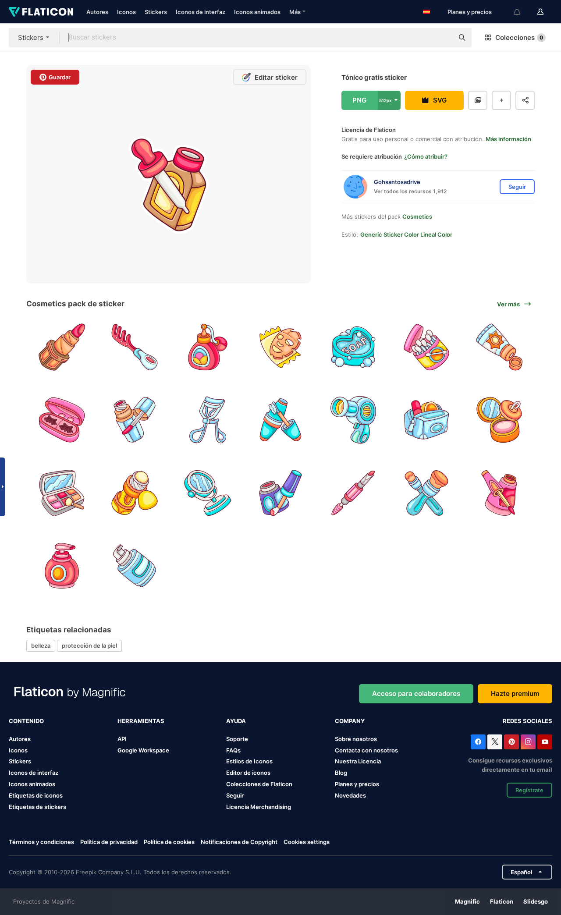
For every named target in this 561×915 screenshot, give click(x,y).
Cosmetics (417, 216)
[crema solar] (499, 347)
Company (350, 720)
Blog (341, 772)
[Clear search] (442, 37)
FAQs (233, 750)
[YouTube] (544, 741)
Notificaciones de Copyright (239, 841)
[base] (61, 493)
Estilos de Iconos (249, 761)
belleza (40, 645)
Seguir (235, 795)
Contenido (26, 720)
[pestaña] (280, 419)
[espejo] (207, 493)
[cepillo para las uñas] (499, 493)
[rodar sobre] (134, 493)
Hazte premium (515, 693)
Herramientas (140, 720)
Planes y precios (469, 11)
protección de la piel (89, 645)
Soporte (237, 738)
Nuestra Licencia (358, 761)
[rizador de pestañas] (207, 419)
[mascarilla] (280, 347)
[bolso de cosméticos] (426, 419)
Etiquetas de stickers (37, 806)
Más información (508, 138)
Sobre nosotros (356, 738)
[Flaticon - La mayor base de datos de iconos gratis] (41, 12)
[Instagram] (528, 741)
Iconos (126, 11)
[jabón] (353, 347)
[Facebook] (478, 741)
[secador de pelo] (353, 419)
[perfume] (207, 347)
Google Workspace (143, 750)
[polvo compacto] (499, 419)
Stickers (156, 11)
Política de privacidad (109, 841)
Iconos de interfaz (200, 11)
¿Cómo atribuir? (425, 156)
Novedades (350, 795)
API (122, 738)
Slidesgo (535, 901)
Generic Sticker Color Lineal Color (406, 234)
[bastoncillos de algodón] (426, 347)
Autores (97, 11)
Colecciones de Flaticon (259, 783)
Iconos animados (257, 11)
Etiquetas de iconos (36, 795)
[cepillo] (426, 493)
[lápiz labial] (61, 347)
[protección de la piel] (61, 565)
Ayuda (236, 720)
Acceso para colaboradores (416, 693)
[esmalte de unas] (134, 419)
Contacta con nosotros (366, 750)
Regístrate (529, 790)
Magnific (467, 901)
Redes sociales (527, 720)
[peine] (134, 347)
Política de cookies (169, 841)
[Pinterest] (511, 741)
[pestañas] (61, 419)
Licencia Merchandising (258, 806)
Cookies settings (307, 842)
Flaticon (501, 901)
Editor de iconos (248, 772)
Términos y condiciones (41, 841)
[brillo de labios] (280, 493)
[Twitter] (494, 741)
